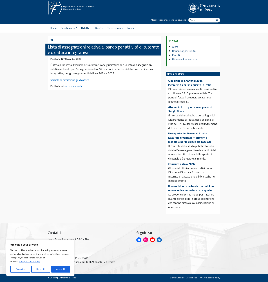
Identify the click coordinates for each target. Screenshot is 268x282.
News (130, 28)
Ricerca (99, 28)
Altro (175, 47)
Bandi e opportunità (72, 86)
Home (53, 28)
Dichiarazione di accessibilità (183, 277)
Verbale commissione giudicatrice (69, 80)
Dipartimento (67, 28)
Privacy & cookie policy (209, 277)
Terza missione (115, 28)
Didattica (86, 28)
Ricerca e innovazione (184, 59)
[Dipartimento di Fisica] (71, 7)
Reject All (40, 269)
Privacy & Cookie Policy (29, 261)
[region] (40, 258)
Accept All (60, 269)
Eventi (176, 55)
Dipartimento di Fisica (65, 277)
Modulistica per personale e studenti (168, 20)
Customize (20, 269)
